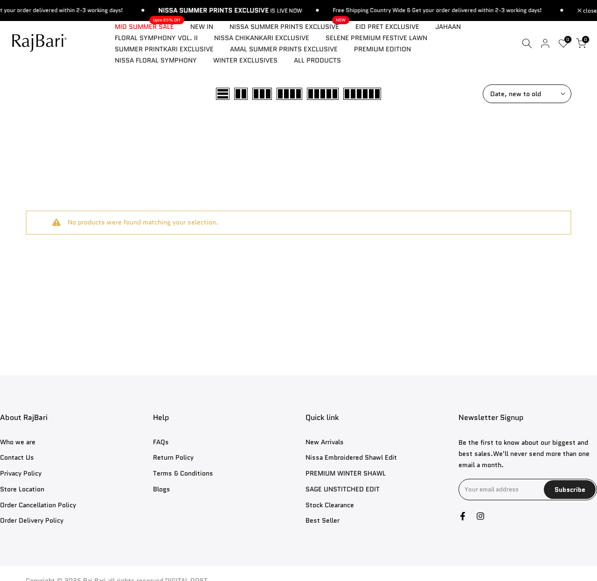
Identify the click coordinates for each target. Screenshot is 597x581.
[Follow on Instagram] (480, 516)
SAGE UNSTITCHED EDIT (342, 489)
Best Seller (322, 520)
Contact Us (17, 457)
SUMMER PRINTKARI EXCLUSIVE (164, 49)
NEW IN (201, 26)
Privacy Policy (21, 473)
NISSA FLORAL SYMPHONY (156, 60)
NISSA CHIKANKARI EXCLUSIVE (261, 37)
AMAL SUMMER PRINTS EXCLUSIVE (284, 49)
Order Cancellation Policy (38, 505)
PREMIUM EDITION (382, 49)
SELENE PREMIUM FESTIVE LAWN (376, 37)
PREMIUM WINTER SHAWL (345, 473)
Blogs (161, 489)
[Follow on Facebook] (462, 516)
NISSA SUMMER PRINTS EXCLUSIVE (287, 26)
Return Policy (173, 457)
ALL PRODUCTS (317, 60)
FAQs (161, 442)
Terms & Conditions (183, 473)
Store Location (22, 489)
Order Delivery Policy (31, 520)
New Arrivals (324, 442)
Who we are (17, 442)
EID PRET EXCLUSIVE (387, 26)
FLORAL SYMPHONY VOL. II (156, 37)
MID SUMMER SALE (148, 26)
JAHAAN (448, 26)
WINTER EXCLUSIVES (245, 60)
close (589, 11)
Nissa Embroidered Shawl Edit (351, 457)
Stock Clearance (329, 505)
